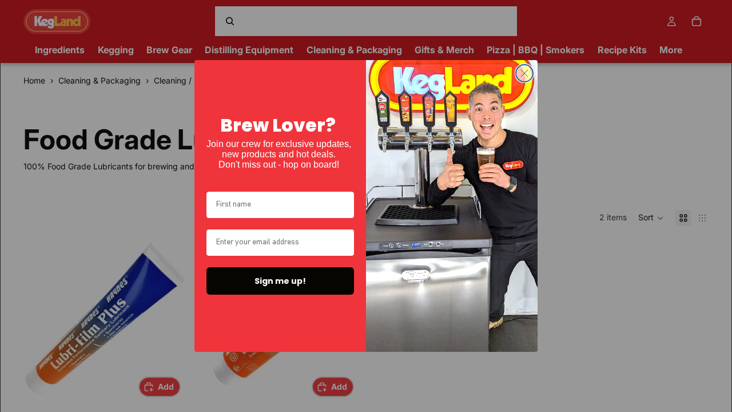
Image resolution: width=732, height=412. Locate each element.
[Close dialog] (524, 73)
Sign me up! (280, 281)
